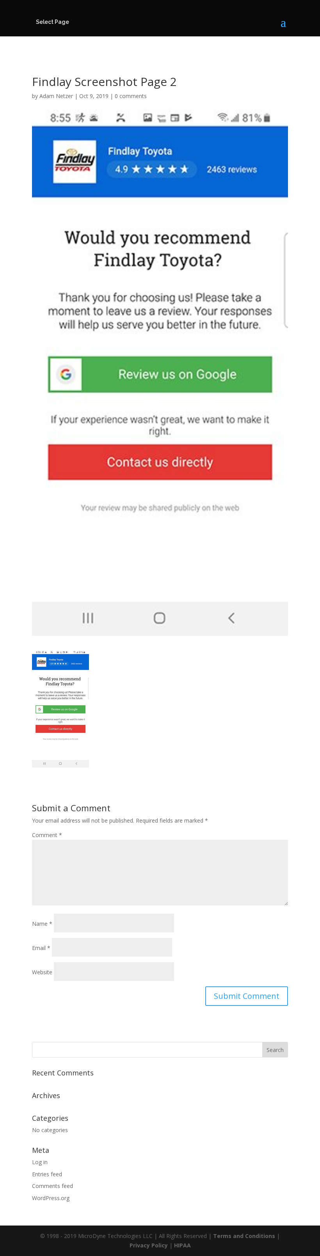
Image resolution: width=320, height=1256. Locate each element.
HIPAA (182, 1245)
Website (42, 972)
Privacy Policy (149, 1245)
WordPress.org (50, 1198)
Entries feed (47, 1174)
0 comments (131, 96)
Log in (40, 1162)
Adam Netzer (56, 96)
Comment (47, 835)
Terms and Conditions (244, 1236)
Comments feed (52, 1186)
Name (42, 923)
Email (41, 948)
